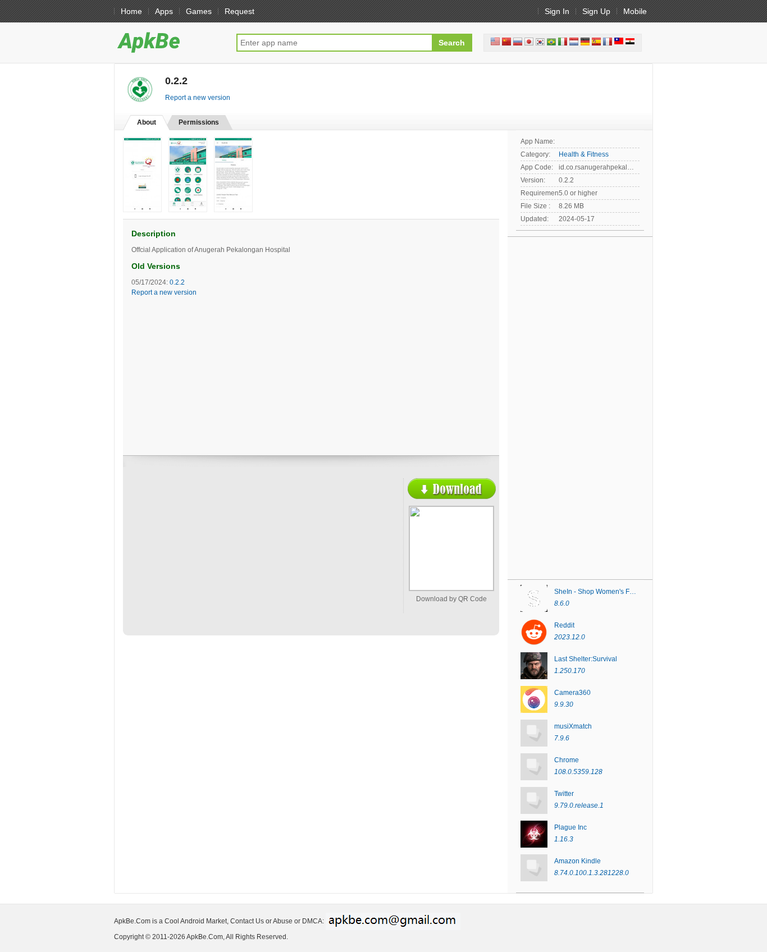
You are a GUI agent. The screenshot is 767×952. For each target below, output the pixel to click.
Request (239, 11)
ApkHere (169, 42)
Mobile (635, 11)
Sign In (557, 11)
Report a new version (197, 98)
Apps (164, 11)
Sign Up (596, 11)
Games (199, 11)
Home (131, 11)
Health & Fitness (584, 154)
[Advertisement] (229, 559)
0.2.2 (177, 282)
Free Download (452, 488)
